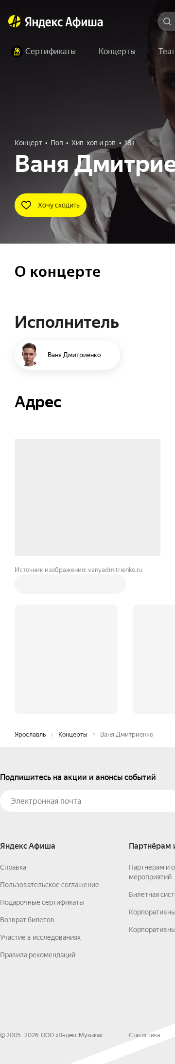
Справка (13, 719)
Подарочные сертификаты (42, 755)
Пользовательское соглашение (49, 737)
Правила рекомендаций (37, 807)
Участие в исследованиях (40, 790)
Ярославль (30, 586)
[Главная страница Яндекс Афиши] (14, 21)
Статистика (144, 887)
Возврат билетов (27, 772)
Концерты (73, 586)
